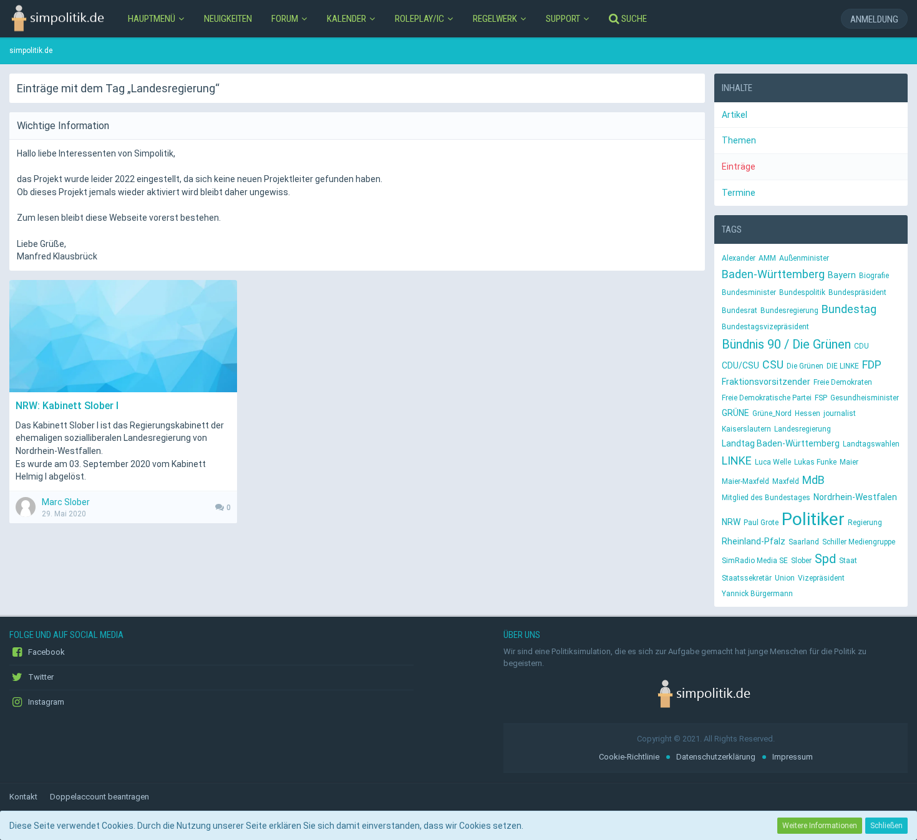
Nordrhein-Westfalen (855, 497)
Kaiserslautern (746, 429)
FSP (821, 397)
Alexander (738, 258)
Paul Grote (761, 522)
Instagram (45, 702)
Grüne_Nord (772, 413)
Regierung (865, 522)
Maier (849, 462)
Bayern (842, 275)
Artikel (734, 115)
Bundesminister (749, 292)
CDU (861, 346)
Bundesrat (739, 310)
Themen (739, 140)
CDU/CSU (740, 365)
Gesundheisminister (864, 397)
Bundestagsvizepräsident (765, 326)
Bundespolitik (802, 292)
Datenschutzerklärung (715, 756)
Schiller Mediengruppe (858, 542)
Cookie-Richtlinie (629, 756)
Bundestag (849, 309)
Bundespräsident (857, 292)
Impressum (792, 756)
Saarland (803, 542)
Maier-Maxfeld (745, 481)
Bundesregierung (789, 310)
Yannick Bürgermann (757, 593)
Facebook (45, 652)
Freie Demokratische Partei (767, 397)
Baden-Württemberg (773, 274)
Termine (738, 193)
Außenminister (804, 258)
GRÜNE (735, 413)
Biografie (874, 275)
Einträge (738, 166)
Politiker (813, 519)
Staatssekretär (747, 578)
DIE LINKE (843, 366)
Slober (801, 560)
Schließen (886, 825)
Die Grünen (805, 366)
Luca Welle (773, 462)
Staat (848, 560)
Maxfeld (785, 481)
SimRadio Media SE (755, 560)
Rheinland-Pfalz (753, 541)
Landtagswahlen (871, 444)
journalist (839, 413)
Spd (825, 558)
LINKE (737, 460)
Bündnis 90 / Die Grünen (786, 344)
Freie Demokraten (842, 382)
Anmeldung (874, 19)
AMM (767, 258)
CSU (773, 364)
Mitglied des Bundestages (766, 497)
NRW (731, 522)
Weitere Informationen (819, 825)
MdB (813, 479)
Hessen (807, 413)
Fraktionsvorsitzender (766, 382)
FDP (871, 364)
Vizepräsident (821, 578)
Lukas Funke (815, 462)
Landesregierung (802, 429)
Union (785, 578)
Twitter (40, 677)
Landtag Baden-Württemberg (781, 443)
